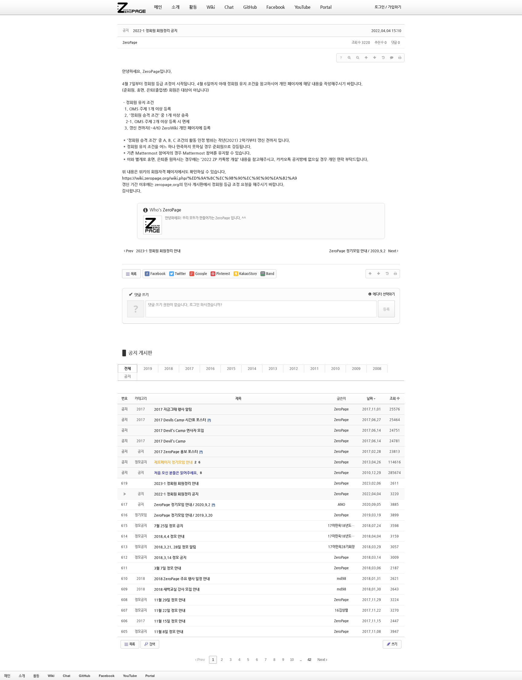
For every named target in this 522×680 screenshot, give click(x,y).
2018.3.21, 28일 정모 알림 (175, 547)
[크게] (349, 58)
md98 (341, 578)
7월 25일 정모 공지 (168, 526)
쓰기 (394, 644)
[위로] (366, 58)
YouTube (130, 675)
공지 (127, 376)
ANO (341, 504)
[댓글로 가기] (391, 58)
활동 (36, 675)
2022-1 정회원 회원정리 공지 (155, 30)
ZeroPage (130, 42)
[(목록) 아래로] (374, 58)
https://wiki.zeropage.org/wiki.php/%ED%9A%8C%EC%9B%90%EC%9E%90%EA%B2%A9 (209, 178)
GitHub (84, 675)
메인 (7, 675)
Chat (66, 675)
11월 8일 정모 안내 (168, 631)
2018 (168, 368)
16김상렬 (341, 610)
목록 (133, 274)
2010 (335, 368)
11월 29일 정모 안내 (169, 600)
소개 (22, 675)
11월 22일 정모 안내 (169, 610)
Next (321, 660)
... (300, 660)
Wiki (51, 675)
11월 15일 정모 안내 (169, 621)
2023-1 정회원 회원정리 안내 (176, 483)
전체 (127, 368)
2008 (377, 368)
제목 (238, 398)
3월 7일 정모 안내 (167, 568)
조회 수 (395, 398)
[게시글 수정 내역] (383, 58)
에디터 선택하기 (383, 294)
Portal (150, 675)
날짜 (370, 398)
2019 (147, 368)
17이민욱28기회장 (341, 547)
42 (309, 660)
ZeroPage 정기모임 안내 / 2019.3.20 (183, 515)
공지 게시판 (140, 353)
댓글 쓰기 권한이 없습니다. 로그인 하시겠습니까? (185, 304)
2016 (210, 368)
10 (292, 660)
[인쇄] (400, 58)
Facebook (106, 675)
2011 (314, 368)
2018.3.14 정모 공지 (170, 557)
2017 (189, 368)
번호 (124, 398)
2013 (273, 368)
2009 (356, 368)
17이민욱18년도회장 (342, 526)
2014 (252, 368)
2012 (293, 368)
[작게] (357, 58)
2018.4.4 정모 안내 (169, 536)
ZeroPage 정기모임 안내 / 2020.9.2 (182, 504)
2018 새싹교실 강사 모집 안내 (176, 589)
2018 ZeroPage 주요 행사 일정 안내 (182, 579)
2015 (231, 368)
